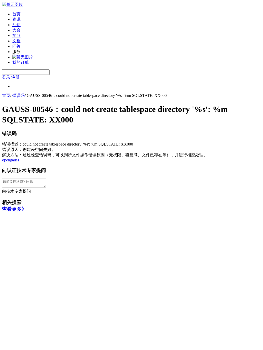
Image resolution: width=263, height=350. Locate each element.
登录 (6, 77)
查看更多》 (14, 209)
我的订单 (20, 62)
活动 (16, 25)
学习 (16, 35)
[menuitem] (136, 14)
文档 (16, 41)
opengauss (10, 160)
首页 (16, 14)
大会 (16, 30)
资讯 (16, 19)
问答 (16, 46)
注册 (15, 77)
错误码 (18, 95)
